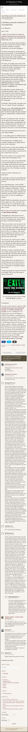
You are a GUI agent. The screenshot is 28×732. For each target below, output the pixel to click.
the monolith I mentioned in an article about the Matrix (13, 36)
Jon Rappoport (9, 19)
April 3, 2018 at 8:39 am (9, 375)
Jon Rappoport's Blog (14, 2)
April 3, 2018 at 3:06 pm (9, 654)
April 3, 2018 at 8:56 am (9, 384)
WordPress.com (13, 729)
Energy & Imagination (16, 345)
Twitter (4, 686)
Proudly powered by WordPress (12, 728)
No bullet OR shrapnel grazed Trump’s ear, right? (13, 709)
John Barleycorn (17, 367)
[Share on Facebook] (3, 342)
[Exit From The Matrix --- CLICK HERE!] (14, 286)
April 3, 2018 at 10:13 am (9, 527)
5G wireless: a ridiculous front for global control (21, 352)
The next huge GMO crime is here (7, 352)
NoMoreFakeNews (6, 681)
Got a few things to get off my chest (10, 699)
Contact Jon (5, 679)
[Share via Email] (14, 342)
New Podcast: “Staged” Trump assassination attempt (13, 701)
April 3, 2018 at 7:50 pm (12, 597)
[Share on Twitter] (9, 342)
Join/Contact (14, 9)
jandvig (7, 629)
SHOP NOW (21, 9)
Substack (3, 12)
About (7, 9)
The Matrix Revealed (7, 693)
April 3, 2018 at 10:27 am (9, 534)
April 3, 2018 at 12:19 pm (9, 631)
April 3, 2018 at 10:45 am (9, 619)
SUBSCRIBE (5, 673)
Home (2, 9)
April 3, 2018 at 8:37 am (9, 365)
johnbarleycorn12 (9, 364)
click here (18, 298)
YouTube (4, 687)
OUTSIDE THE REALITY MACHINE (11, 682)
